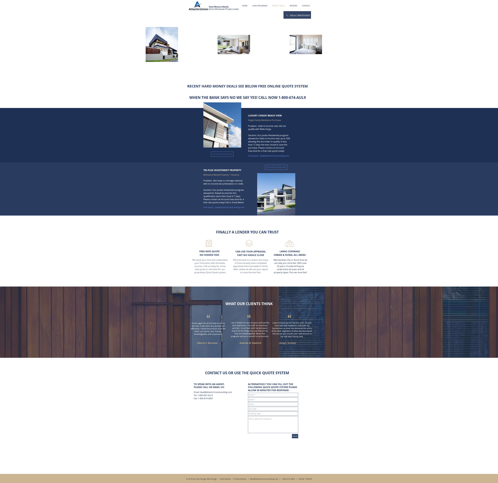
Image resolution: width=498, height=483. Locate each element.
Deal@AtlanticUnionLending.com (264, 479)
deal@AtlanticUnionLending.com (274, 156)
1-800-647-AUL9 (205, 395)
